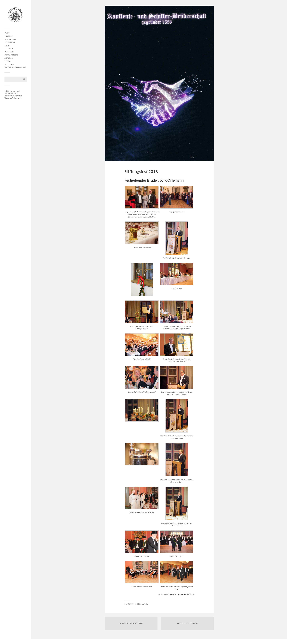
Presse (7, 61)
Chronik (8, 36)
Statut (7, 45)
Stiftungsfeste (11, 55)
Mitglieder (9, 52)
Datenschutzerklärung (15, 67)
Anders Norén (16, 98)
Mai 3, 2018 (128, 604)
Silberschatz (10, 39)
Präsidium (9, 49)
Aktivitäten (9, 42)
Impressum (9, 64)
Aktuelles (8, 58)
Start (7, 33)
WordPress (18, 96)
